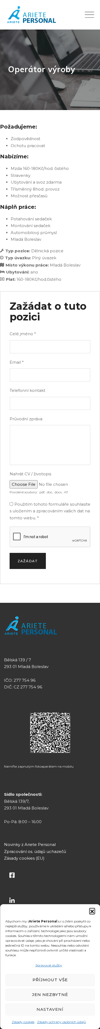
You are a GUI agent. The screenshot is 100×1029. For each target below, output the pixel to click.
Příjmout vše (50, 979)
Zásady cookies (23, 1022)
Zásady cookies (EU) (24, 858)
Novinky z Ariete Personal (30, 844)
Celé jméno (23, 333)
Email (17, 362)
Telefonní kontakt (27, 390)
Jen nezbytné (50, 994)
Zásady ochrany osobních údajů (61, 1022)
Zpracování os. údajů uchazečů (35, 851)
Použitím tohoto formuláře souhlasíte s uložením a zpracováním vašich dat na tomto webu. (50, 511)
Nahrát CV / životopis (30, 473)
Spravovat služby (48, 965)
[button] (92, 911)
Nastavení (50, 1009)
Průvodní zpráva (26, 418)
